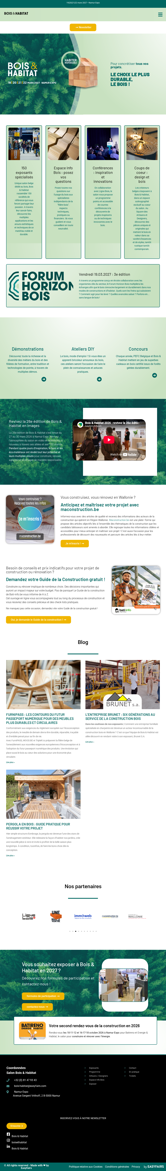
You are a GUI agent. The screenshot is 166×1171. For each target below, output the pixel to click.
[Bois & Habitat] (8, 1134)
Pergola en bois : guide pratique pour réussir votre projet (38, 826)
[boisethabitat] (8, 1140)
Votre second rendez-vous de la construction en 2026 (94, 1025)
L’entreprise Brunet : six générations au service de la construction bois (120, 716)
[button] (83, 27)
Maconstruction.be (119, 520)
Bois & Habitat (20, 1136)
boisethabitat (19, 1142)
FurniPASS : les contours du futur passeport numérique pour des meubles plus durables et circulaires (40, 718)
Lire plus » (10, 762)
